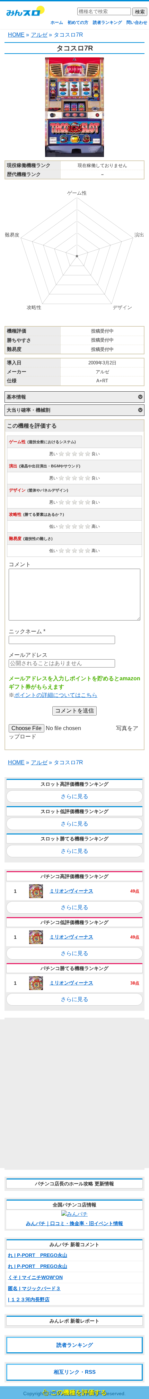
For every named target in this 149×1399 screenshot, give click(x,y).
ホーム (57, 22)
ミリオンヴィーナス (71, 891)
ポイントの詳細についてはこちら (55, 695)
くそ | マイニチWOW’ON (35, 1277)
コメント (20, 564)
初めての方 (78, 22)
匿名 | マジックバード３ (34, 1288)
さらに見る (74, 796)
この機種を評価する (79, 1392)
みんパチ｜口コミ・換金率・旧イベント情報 (74, 1223)
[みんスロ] (25, 13)
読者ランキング (107, 22)
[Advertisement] (74, 1093)
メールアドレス (28, 655)
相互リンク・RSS (75, 1372)
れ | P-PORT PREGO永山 (37, 1255)
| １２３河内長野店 (29, 1299)
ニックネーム (27, 631)
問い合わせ (136, 22)
